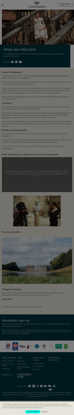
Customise (45, 411)
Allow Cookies (32, 411)
